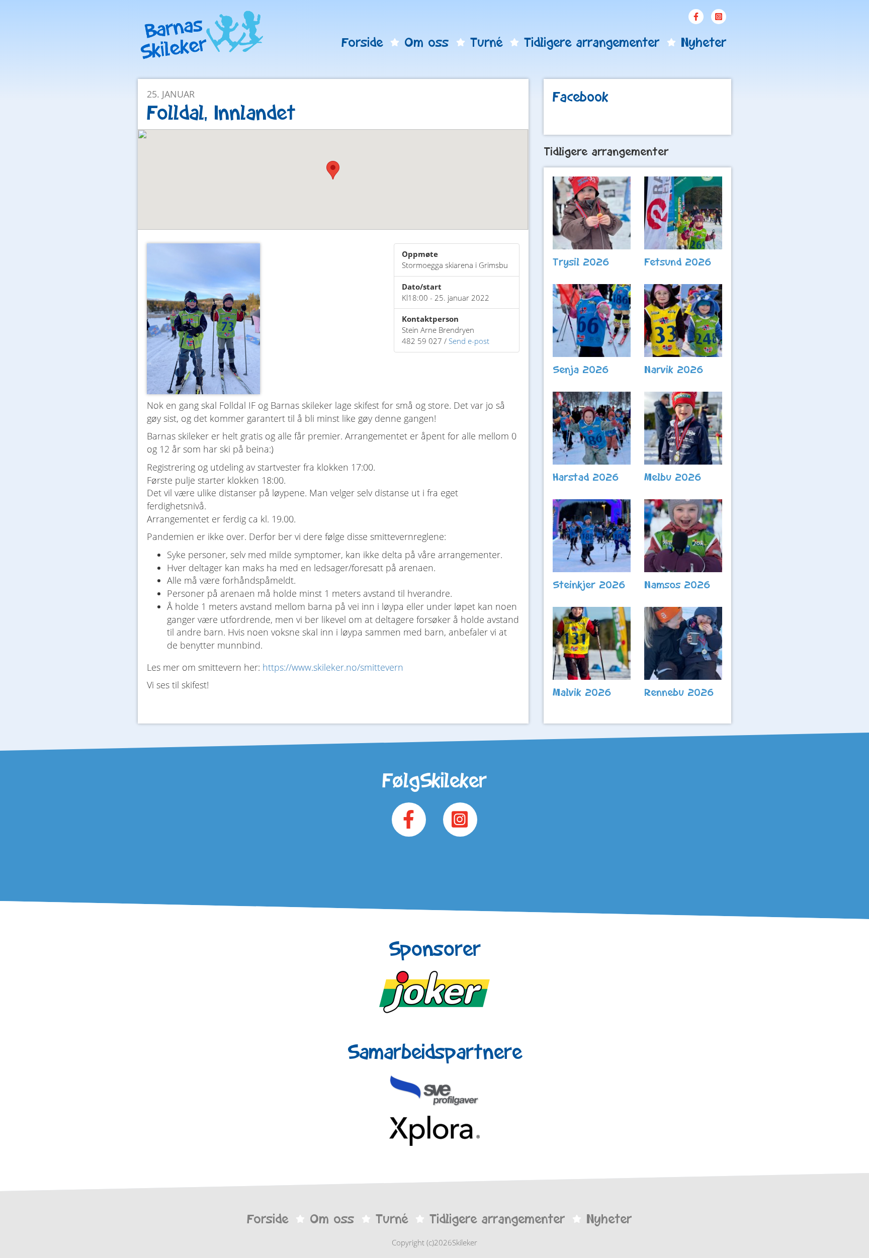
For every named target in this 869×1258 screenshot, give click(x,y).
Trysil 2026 (581, 261)
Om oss (426, 42)
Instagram (718, 16)
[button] (332, 170)
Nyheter (703, 42)
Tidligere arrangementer (591, 42)
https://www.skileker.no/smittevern (333, 667)
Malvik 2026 (582, 692)
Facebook (696, 16)
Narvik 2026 (674, 369)
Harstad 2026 (586, 477)
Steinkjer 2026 (589, 584)
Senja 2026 (581, 369)
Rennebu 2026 (679, 692)
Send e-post (469, 341)
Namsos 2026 (677, 584)
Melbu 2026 (673, 477)
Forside (362, 42)
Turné (486, 42)
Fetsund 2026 (678, 261)
